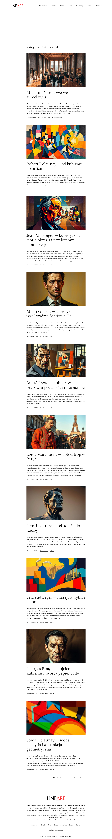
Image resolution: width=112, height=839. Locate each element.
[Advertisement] (56, 24)
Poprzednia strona (32, 778)
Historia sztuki (46, 118)
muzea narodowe (57, 118)
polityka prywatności (56, 830)
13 (60, 778)
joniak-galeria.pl (69, 820)
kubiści (52, 189)
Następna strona (80, 778)
